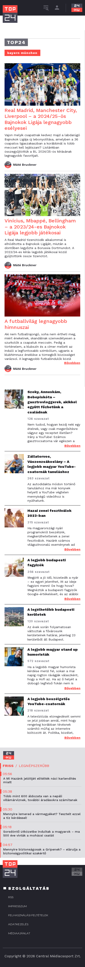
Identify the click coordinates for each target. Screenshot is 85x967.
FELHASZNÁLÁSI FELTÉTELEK (28, 915)
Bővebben (72, 363)
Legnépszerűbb (34, 766)
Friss (8, 766)
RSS (10, 897)
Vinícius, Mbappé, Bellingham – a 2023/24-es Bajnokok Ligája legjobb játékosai (40, 226)
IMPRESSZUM (17, 906)
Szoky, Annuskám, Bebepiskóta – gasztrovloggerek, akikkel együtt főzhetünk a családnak (52, 402)
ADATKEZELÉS (18, 924)
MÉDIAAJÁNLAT (19, 933)
